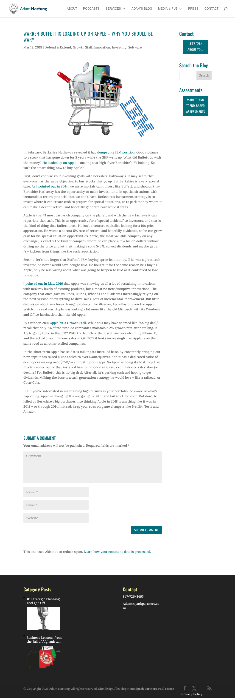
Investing (119, 47)
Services (113, 8)
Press (193, 8)
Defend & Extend (58, 47)
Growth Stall (82, 47)
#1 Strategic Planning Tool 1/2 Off (43, 601)
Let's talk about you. (195, 47)
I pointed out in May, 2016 (43, 283)
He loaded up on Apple (59, 163)
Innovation (102, 47)
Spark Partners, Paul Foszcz (154, 689)
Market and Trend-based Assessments (195, 106)
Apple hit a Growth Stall (68, 323)
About (72, 8)
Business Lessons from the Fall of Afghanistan (44, 640)
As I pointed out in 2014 (50, 186)
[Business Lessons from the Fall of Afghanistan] (43, 657)
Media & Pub (168, 8)
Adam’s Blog (141, 8)
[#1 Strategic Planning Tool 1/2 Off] (43, 618)
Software (135, 47)
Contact (211, 8)
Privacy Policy (191, 694)
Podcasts (91, 8)
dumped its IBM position (116, 152)
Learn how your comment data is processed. (117, 552)
